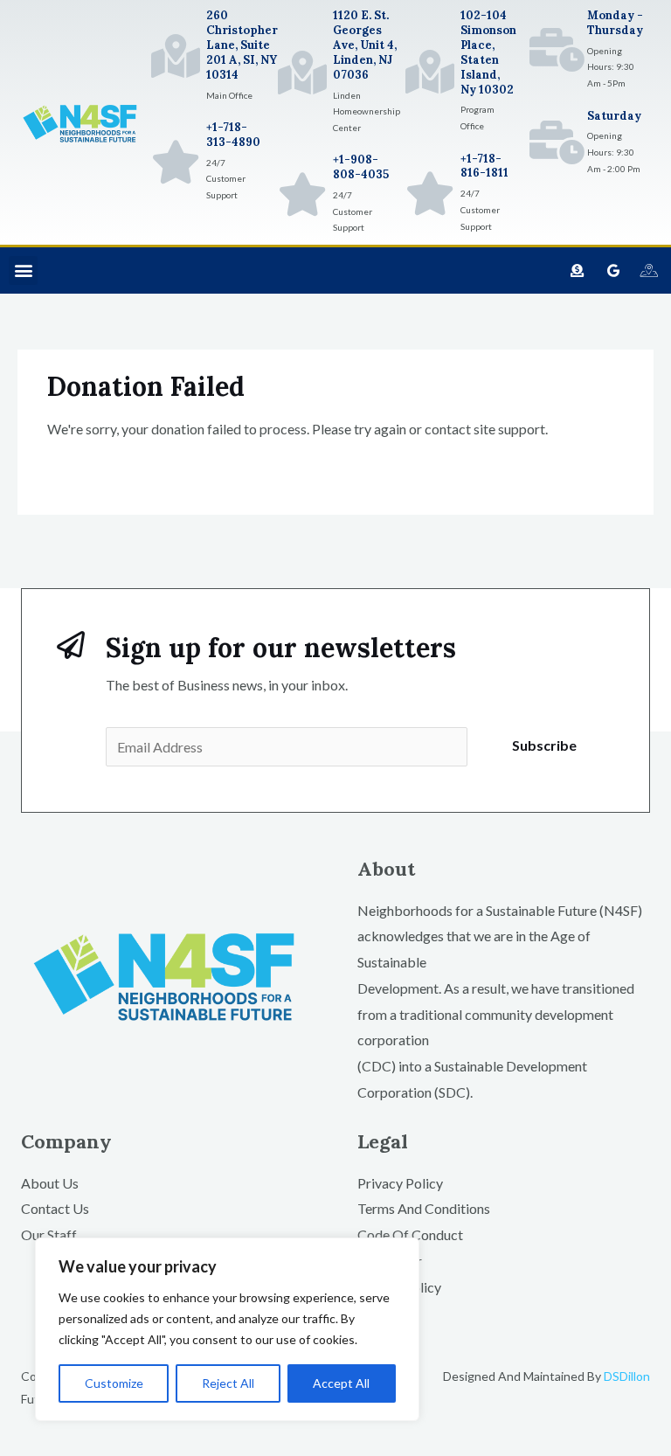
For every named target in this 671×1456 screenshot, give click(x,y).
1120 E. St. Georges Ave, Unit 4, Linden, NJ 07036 (365, 45)
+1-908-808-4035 (361, 167)
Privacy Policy (400, 1183)
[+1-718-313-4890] (175, 162)
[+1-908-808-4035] (302, 194)
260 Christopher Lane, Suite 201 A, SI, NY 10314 (242, 45)
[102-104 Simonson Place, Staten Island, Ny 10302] (430, 72)
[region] (227, 1329)
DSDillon (627, 1376)
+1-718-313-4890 (233, 134)
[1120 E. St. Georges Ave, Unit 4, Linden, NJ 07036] (302, 72)
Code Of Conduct (410, 1234)
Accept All (341, 1383)
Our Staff (49, 1234)
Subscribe (544, 745)
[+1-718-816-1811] (430, 193)
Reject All (228, 1383)
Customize (114, 1383)
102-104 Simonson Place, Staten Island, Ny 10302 (488, 52)
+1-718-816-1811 (484, 166)
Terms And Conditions (423, 1208)
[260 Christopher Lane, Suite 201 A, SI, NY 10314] (175, 56)
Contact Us (55, 1208)
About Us (50, 1183)
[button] (23, 270)
